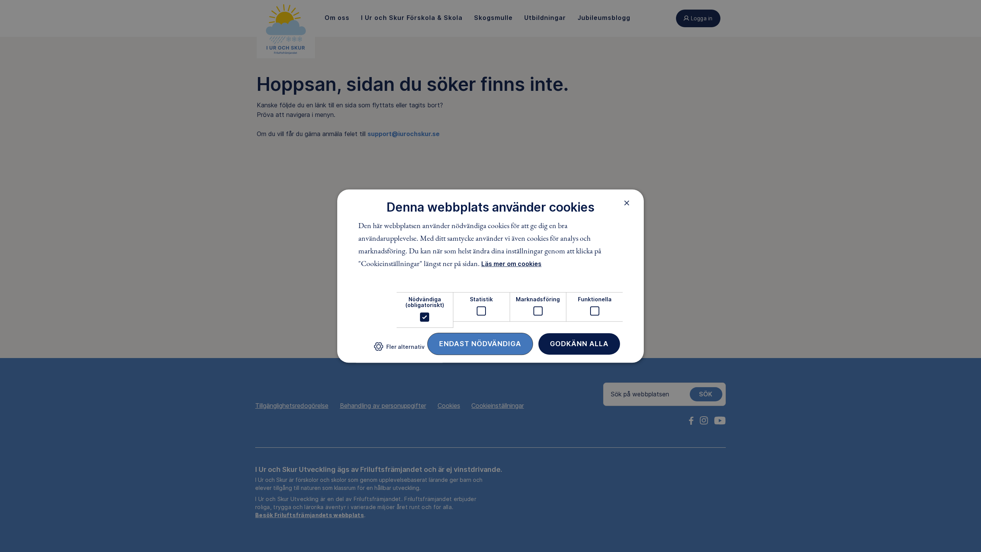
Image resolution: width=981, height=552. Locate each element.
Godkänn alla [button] (579, 344)
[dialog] (490, 276)
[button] (399, 349)
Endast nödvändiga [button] (480, 344)
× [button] (626, 203)
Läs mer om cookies (511, 264)
